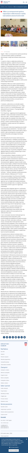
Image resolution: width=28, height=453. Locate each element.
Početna (2, 6)
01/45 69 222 (5, 422)
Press (6, 6)
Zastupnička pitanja (5, 362)
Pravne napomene (5, 436)
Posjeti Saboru (4, 391)
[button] (1, 48)
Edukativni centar (4, 401)
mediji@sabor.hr (4, 425)
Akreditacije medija (5, 393)
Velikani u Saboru (4, 383)
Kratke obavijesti (4, 388)
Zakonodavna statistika (6, 364)
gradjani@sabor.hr (4, 426)
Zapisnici (2, 354)
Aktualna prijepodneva (5, 359)
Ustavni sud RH (4, 414)
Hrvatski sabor (7, 2)
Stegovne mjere (4, 375)
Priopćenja (10, 6)
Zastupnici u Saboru (5, 370)
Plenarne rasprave (4, 356)
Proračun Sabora (4, 398)
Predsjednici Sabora (5, 380)
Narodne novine (4, 406)
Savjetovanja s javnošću (6, 409)
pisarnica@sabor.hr (5, 427)
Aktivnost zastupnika (5, 372)
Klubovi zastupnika (5, 377)
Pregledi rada (3, 396)
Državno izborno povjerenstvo (7, 412)
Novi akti (2, 351)
